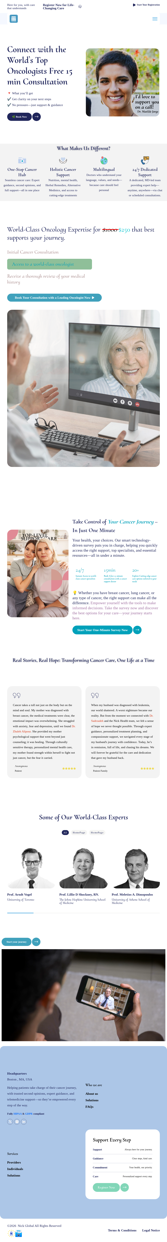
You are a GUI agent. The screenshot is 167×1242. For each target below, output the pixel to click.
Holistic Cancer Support (63, 172)
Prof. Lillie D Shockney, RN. (79, 894)
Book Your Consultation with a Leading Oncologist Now (53, 297)
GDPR (29, 1113)
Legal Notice (151, 1230)
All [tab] (65, 832)
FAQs (89, 1106)
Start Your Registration (148, 5)
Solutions (92, 1100)
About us (91, 1093)
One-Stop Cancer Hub (22, 172)
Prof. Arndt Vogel (19, 894)
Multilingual (104, 169)
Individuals (15, 1169)
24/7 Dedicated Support (145, 172)
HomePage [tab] (79, 832)
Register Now (106, 1187)
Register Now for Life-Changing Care (58, 6)
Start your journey (17, 942)
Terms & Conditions (122, 1230)
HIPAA (18, 1113)
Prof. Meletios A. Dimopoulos (132, 894)
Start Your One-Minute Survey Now (102, 630)
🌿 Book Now (19, 116)
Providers (14, 1162)
